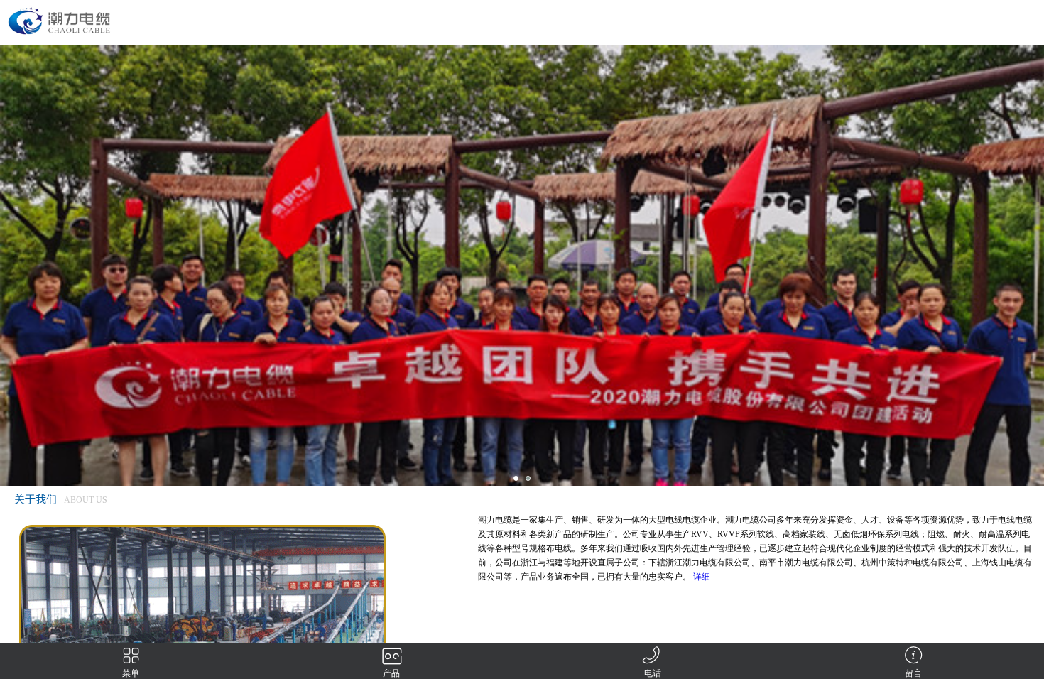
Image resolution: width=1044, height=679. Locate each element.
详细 (701, 577)
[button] (515, 478)
